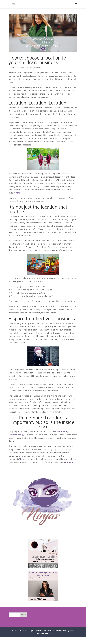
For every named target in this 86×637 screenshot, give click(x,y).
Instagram (70, 462)
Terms (39, 630)
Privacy (47, 630)
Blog (28, 67)
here (18, 193)
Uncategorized (36, 67)
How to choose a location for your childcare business (38, 60)
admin (13, 67)
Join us (23, 459)
